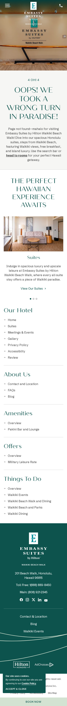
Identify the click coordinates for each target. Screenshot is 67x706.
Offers (13, 446)
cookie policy (29, 683)
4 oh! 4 (33, 80)
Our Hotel (18, 310)
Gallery (13, 339)
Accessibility (36, 693)
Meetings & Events (21, 332)
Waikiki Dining (18, 514)
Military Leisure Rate (22, 462)
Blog (11, 396)
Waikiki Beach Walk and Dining (29, 501)
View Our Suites (32, 289)
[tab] (30, 299)
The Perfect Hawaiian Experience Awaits (34, 193)
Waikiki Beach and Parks (25, 507)
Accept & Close (16, 689)
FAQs (11, 390)
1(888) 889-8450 (40, 585)
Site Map (52, 693)
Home (12, 320)
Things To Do (22, 478)
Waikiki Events (18, 495)
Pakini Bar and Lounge (23, 429)
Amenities (18, 413)
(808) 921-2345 (37, 592)
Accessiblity (16, 351)
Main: (23, 592)
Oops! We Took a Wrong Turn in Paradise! (34, 103)
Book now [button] (35, 703)
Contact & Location (33, 616)
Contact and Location (23, 384)
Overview (14, 423)
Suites (33, 257)
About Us (17, 374)
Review (13, 357)
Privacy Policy (18, 345)
